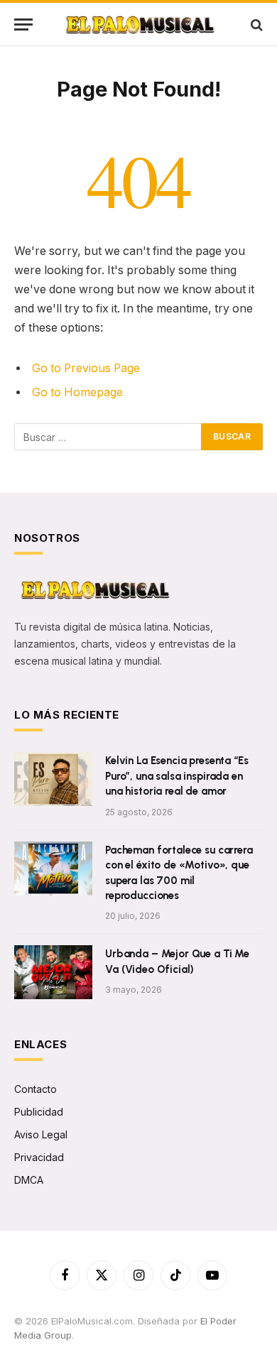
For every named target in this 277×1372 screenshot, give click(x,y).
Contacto (35, 1089)
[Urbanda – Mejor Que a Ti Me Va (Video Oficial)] (53, 972)
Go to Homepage (77, 392)
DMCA (28, 1180)
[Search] (255, 24)
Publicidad (38, 1112)
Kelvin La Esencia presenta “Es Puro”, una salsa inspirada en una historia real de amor (177, 775)
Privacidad (39, 1157)
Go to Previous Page (86, 368)
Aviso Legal (40, 1134)
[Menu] (23, 24)
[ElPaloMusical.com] (139, 24)
